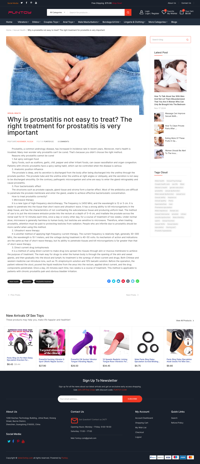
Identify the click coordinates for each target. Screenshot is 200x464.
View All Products (183, 320)
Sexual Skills (160, 224)
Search (128, 12)
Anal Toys (68, 22)
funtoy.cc (49, 141)
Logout (138, 437)
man (170, 204)
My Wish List (140, 427)
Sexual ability (160, 197)
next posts (131, 295)
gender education (176, 187)
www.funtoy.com (25, 458)
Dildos (35, 22)
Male (182, 184)
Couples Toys (51, 22)
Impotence (172, 197)
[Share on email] (118, 281)
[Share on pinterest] (123, 281)
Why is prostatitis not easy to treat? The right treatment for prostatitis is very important (69, 125)
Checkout (139, 432)
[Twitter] (21, 2)
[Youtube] (36, 2)
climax (183, 214)
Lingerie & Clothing (134, 22)
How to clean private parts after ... (174, 127)
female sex (174, 211)
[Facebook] (26, 2)
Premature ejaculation (163, 207)
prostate (175, 214)
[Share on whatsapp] (137, 281)
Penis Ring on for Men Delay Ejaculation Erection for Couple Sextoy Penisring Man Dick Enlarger (20, 359)
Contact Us (186, 3)
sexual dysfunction (172, 191)
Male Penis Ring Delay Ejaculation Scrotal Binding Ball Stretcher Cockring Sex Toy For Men (147, 360)
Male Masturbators (88, 22)
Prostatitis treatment (44, 282)
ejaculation (159, 227)
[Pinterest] (31, 2)
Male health (14, 282)
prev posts (15, 295)
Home (8, 30)
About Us (172, 3)
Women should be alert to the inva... (175, 151)
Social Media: (13, 3)
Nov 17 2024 (160, 108)
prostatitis (27, 282)
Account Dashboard (144, 418)
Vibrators (22, 22)
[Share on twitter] (113, 281)
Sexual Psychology (174, 181)
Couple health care (162, 184)
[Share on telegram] (132, 281)
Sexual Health (19, 30)
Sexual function (168, 221)
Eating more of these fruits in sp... (174, 139)
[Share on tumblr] (128, 281)
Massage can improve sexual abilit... (175, 114)
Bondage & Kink (111, 22)
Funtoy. (65, 458)
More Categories (157, 22)
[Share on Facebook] (109, 281)
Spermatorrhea (160, 204)
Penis (171, 201)
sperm (157, 221)
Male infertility (178, 217)
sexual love (180, 194)
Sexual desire (172, 224)
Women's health (161, 187)
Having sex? (171, 227)
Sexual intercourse (162, 214)
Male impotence (161, 211)
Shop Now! (117, 3)
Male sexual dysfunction (164, 194)
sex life (175, 184)
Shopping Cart (141, 423)
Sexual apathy (160, 201)
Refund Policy (177, 423)
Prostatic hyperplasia (163, 231)
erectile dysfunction (162, 217)
